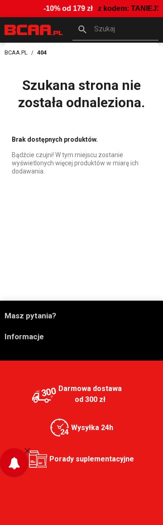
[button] (115, 30)
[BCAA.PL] (34, 29)
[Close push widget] (27, 450)
